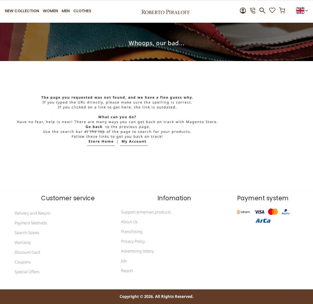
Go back (94, 126)
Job (124, 261)
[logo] (166, 10)
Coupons (23, 262)
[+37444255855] (253, 11)
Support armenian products (146, 212)
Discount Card (27, 252)
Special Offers (27, 272)
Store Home (101, 141)
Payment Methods (31, 223)
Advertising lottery (137, 251)
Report (127, 271)
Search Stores (27, 233)
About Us (129, 222)
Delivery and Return (32, 213)
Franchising (131, 232)
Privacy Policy (133, 241)
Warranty (23, 243)
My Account (134, 141)
